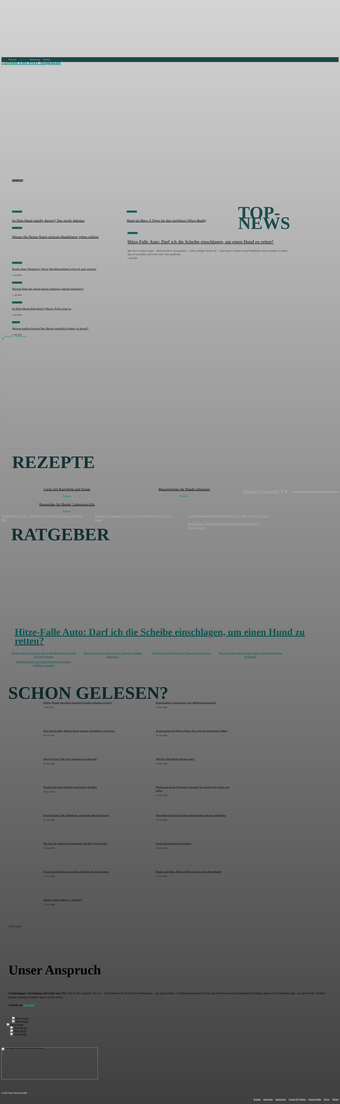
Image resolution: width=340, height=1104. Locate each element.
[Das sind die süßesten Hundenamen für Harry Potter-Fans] (24, 853)
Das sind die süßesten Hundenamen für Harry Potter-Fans (75, 843)
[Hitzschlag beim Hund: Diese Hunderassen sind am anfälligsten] (137, 825)
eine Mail (28, 1005)
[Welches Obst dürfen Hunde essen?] (137, 768)
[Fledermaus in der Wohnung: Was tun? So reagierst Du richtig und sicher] (137, 797)
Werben (335, 1099)
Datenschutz (281, 1099)
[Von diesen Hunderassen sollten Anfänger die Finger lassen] (24, 881)
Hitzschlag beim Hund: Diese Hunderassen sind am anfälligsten (191, 815)
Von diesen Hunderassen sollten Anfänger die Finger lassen (76, 871)
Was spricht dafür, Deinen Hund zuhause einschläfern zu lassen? (79, 730)
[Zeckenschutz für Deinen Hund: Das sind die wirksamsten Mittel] (137, 740)
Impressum (268, 1099)
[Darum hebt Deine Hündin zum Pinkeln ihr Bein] (24, 797)
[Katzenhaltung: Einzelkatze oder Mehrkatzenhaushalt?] (137, 712)
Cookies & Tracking (297, 1099)
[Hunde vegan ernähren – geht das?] (24, 909)
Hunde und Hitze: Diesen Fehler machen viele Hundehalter (188, 871)
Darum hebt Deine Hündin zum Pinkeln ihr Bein (70, 787)
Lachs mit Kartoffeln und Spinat (173, 843)
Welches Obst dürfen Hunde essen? (175, 759)
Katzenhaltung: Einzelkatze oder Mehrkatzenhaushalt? (186, 702)
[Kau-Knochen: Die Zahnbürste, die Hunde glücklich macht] (24, 825)
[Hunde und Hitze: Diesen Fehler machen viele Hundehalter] (137, 881)
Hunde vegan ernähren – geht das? (62, 899)
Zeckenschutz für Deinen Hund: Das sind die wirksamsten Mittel (191, 730)
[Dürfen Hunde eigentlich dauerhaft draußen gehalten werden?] (24, 712)
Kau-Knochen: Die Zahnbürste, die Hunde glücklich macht (76, 815)
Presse (326, 1099)
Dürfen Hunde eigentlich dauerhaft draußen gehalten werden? (77, 702)
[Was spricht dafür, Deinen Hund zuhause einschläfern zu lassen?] (24, 740)
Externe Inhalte (314, 1099)
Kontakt (257, 1099)
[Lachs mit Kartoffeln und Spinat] (137, 853)
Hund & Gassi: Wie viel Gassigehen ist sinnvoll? (70, 759)
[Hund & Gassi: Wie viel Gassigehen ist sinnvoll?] (24, 768)
